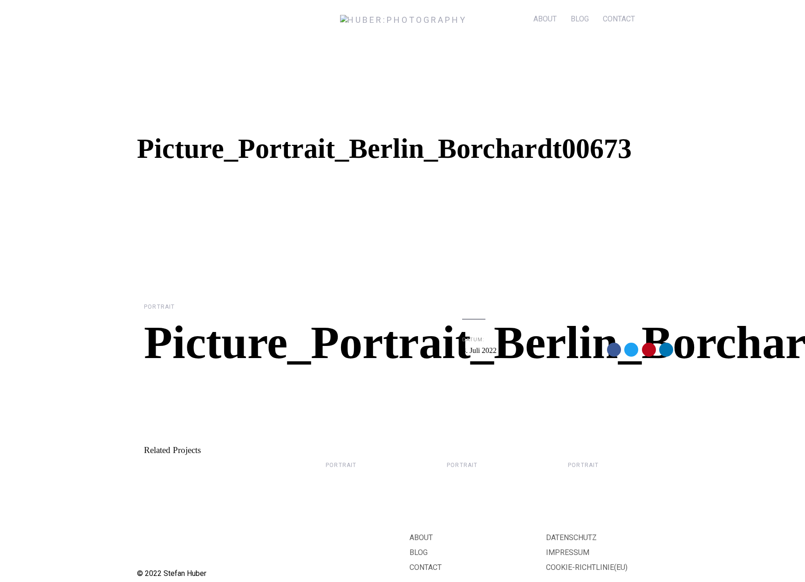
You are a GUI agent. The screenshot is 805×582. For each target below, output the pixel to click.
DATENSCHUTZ (571, 537)
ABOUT (421, 537)
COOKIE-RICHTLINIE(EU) (587, 567)
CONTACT (425, 567)
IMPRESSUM (567, 552)
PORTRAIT (159, 307)
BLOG (418, 552)
